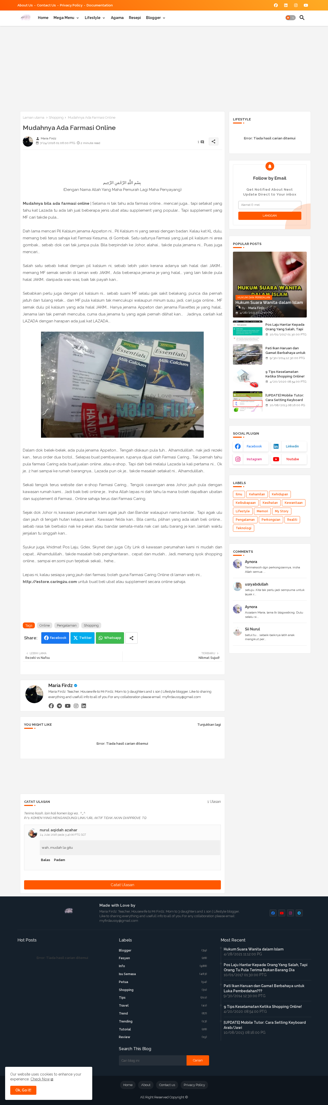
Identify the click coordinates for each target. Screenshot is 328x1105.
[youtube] (68, 706)
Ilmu (239, 494)
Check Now (40, 1079)
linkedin (292, 446)
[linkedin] (83, 706)
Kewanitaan (294, 503)
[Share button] (131, 638)
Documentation (100, 5)
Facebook (58, 638)
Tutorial (163, 1029)
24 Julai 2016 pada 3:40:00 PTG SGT (63, 834)
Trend (163, 1013)
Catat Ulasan (122, 885)
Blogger (153, 18)
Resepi (135, 18)
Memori (262, 511)
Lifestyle (92, 18)
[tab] (43, 18)
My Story (282, 511)
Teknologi (243, 528)
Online (44, 625)
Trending (163, 1021)
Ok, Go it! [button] (23, 1090)
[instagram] (76, 706)
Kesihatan (270, 503)
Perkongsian (271, 519)
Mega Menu (64, 18)
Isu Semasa (163, 974)
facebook (254, 446)
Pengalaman (67, 625)
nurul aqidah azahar (58, 830)
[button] (290, 17)
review (163, 1037)
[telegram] (59, 706)
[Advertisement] (164, 68)
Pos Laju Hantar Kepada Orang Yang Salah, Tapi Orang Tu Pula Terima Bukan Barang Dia (284, 332)
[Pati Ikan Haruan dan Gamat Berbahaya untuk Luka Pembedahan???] (247, 354)
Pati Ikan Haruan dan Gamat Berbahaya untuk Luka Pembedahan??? (285, 352)
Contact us (46, 5)
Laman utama (33, 117)
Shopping (56, 117)
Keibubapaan (246, 503)
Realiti (292, 519)
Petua (163, 982)
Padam (59, 860)
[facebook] (51, 706)
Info (163, 966)
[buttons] (276, 5)
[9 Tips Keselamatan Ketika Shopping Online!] (247, 378)
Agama (117, 18)
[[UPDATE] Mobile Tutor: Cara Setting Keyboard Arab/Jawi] (247, 401)
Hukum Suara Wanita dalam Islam (253, 949)
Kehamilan (257, 494)
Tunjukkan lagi (209, 725)
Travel (163, 1005)
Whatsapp (112, 638)
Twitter (85, 638)
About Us (25, 5)
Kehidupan (280, 494)
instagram (254, 459)
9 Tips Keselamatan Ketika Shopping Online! (284, 374)
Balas (45, 860)
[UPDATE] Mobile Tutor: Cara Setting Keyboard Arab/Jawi (284, 399)
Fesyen (163, 958)
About (145, 1085)
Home (43, 18)
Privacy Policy (71, 5)
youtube (292, 459)
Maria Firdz (60, 685)
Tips (163, 997)
